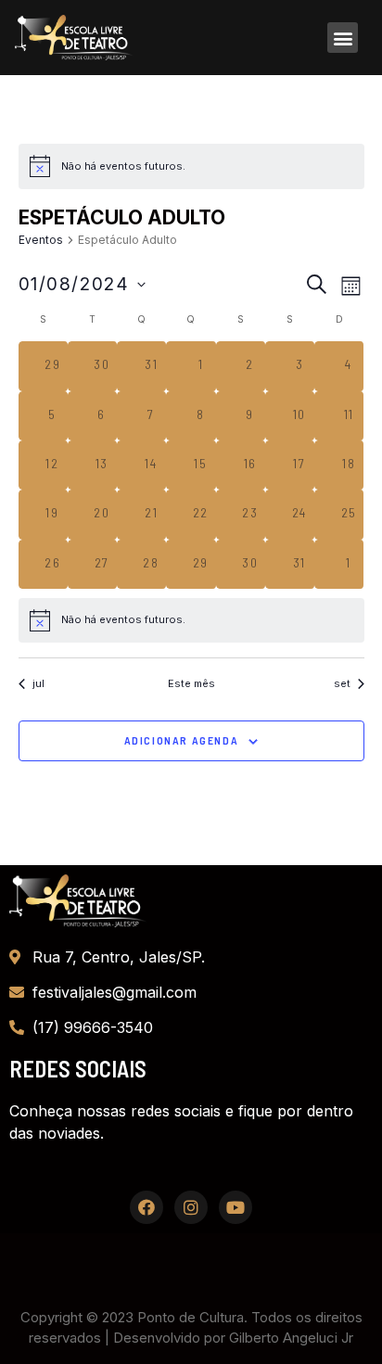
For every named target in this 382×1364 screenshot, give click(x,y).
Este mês (191, 683)
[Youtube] (235, 1207)
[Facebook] (146, 1207)
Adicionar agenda (181, 739)
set (342, 683)
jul (38, 683)
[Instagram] (191, 1207)
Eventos (41, 240)
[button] (342, 37)
